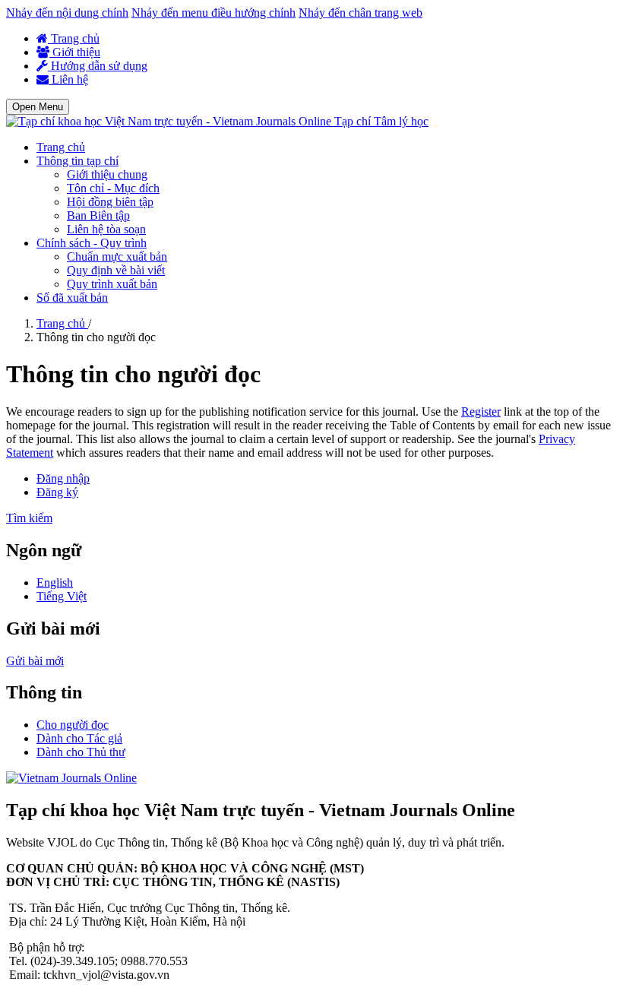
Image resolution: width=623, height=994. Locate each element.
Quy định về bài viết (116, 270)
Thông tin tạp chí (77, 160)
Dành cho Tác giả (79, 738)
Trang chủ (74, 38)
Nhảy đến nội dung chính (67, 12)
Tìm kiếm (29, 517)
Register (481, 411)
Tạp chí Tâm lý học (381, 121)
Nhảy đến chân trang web (360, 12)
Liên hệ (68, 79)
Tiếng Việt (61, 596)
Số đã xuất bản (72, 297)
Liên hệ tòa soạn (106, 229)
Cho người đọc (72, 724)
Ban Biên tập (98, 215)
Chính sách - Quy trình (91, 242)
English (54, 582)
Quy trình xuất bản (112, 283)
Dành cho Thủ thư (80, 752)
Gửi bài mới (35, 660)
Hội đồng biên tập (110, 201)
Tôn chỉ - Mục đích (113, 188)
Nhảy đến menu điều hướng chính (213, 12)
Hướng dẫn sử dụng (97, 65)
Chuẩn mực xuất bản (117, 256)
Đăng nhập (63, 478)
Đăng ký (57, 492)
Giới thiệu (74, 52)
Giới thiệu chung (107, 174)
